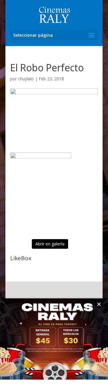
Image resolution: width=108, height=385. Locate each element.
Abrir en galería (49, 244)
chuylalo (26, 79)
